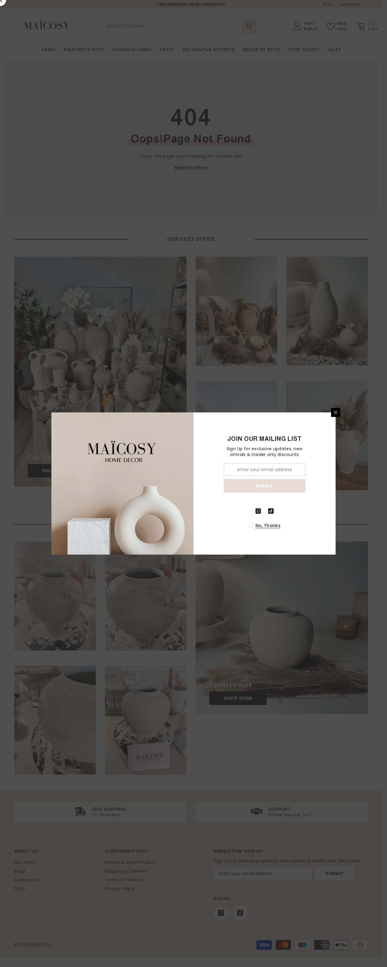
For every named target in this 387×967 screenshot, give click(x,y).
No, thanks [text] (268, 526)
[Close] (335, 412)
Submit (264, 486)
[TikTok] (271, 511)
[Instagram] (258, 511)
